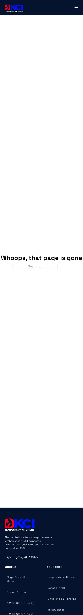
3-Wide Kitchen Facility (20, 603)
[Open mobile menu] (76, 7)
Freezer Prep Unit (17, 592)
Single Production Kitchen (17, 579)
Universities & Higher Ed (62, 598)
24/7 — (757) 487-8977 (21, 557)
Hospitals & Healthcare (61, 577)
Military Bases (56, 609)
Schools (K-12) (56, 588)
